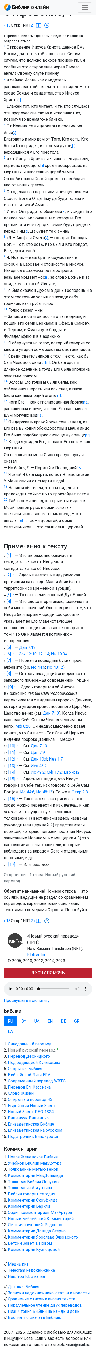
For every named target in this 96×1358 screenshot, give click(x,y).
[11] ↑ (13, 752)
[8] (46, 277)
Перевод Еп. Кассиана (29, 1087)
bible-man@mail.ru (73, 1344)
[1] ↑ (10, 555)
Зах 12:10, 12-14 (34, 654)
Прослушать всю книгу (26, 1000)
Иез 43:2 (39, 765)
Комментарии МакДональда (35, 1175)
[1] (19, 100)
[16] (20, 521)
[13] (39, 415)
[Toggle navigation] (85, 7)
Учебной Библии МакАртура (34, 1163)
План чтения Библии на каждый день (43, 1311)
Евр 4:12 (72, 772)
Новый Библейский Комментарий (41, 1218)
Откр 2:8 (80, 792)
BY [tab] (23, 1021)
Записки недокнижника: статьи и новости (49, 1292)
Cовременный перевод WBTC (37, 1081)
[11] (58, 396)
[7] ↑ (10, 660)
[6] (26, 231)
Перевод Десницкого (29, 1056)
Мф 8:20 (23, 726)
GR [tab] (76, 1021)
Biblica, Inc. (37, 954)
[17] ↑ (13, 864)
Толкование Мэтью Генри (33, 1169)
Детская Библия (23, 1286)
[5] (63, 212)
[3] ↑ (10, 594)
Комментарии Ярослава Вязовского (43, 1237)
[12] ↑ (13, 759)
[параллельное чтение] (38, 25)
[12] (85, 402)
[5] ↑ (10, 647)
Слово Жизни (21, 1093)
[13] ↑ (13, 765)
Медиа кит (18, 1264)
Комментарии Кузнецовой (34, 1249)
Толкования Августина (30, 1187)
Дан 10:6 (39, 759)
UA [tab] (36, 1021)
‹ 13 (7, 25)
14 (5, 381)
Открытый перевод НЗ (30, 1099)
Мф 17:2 (54, 772)
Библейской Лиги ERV (29, 1074)
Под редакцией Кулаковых (34, 1062)
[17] (26, 521)
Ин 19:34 (59, 654)
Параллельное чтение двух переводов (45, 1305)
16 (5, 421)
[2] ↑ (10, 575)
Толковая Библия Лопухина (34, 1181)
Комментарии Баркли (29, 1206)
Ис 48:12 (55, 667)
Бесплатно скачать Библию (34, 1317)
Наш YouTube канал (26, 1276)
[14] (87, 435)
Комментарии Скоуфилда (32, 1200)
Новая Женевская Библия (33, 1157)
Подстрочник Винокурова (33, 1136)
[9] (42, 363)
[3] (74, 146)
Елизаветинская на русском (35, 1130)
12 (5, 342)
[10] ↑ (13, 746)
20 (5, 499)
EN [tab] (50, 1021)
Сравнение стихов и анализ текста (41, 1299)
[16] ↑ (13, 798)
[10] (47, 363)
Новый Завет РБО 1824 (31, 1111)
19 (5, 486)
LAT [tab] (11, 1031)
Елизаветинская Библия (31, 1124)
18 (5, 473)
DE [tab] (63, 1021)
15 (5, 401)
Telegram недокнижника (31, 1270)
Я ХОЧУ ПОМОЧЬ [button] (48, 972)
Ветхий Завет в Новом (30, 1243)
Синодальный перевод (29, 1044)
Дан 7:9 (38, 752)
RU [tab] (10, 1021)
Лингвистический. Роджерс (35, 1224)
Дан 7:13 (27, 647)
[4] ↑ (10, 601)
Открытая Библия (25, 1068)
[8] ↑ (10, 673)
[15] (79, 468)
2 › (33, 25)
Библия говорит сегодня (31, 1194)
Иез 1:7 (56, 759)
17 (5, 440)
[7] (46, 238)
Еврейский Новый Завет (32, 1105)
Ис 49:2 (38, 772)
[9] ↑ (12, 687)
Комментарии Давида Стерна (37, 1231)
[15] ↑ (13, 778)
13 (5, 355)
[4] (42, 166)
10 (5, 289)
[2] (14, 133)
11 (5, 309)
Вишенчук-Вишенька (28, 1118)
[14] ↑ (13, 772)
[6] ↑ (10, 654)
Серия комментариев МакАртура (40, 1212)
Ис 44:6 (38, 667)
